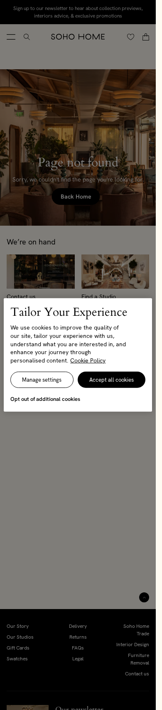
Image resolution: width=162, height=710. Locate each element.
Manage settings (41, 379)
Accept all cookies (111, 379)
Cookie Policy (88, 360)
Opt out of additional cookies (45, 399)
